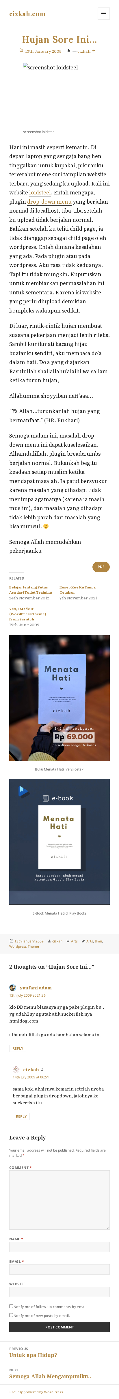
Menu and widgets (104, 19)
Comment (20, 1167)
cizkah (84, 51)
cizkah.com (27, 13)
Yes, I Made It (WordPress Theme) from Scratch (27, 614)
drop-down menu (49, 201)
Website (17, 1283)
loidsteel (40, 192)
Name (16, 1239)
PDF (101, 566)
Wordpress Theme (24, 946)
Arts (74, 941)
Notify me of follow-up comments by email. (51, 1306)
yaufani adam (36, 987)
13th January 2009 (43, 51)
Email (16, 1261)
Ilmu (98, 941)
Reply (17, 1048)
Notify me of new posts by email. (42, 1315)
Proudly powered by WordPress (36, 1391)
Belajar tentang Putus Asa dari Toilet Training (30, 589)
